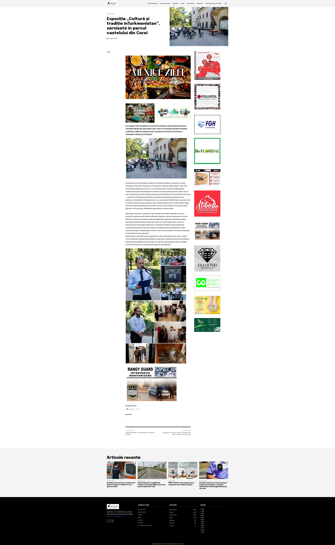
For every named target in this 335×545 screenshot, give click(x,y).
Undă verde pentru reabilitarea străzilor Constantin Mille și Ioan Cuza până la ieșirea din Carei (151, 484)
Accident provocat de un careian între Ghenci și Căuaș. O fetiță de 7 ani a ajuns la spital (121, 484)
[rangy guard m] (158, 383)
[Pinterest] (108, 64)
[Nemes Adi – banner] (174, 113)
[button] (225, 3)
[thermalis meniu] (158, 77)
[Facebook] (108, 56)
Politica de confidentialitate (115, 516)
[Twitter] (108, 60)
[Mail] (112, 520)
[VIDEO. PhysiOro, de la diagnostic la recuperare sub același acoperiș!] (182, 470)
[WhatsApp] (108, 68)
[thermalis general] (140, 113)
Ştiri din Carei (111, 13)
